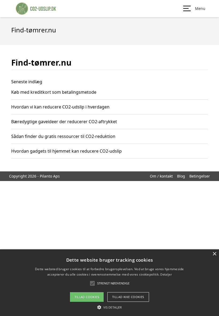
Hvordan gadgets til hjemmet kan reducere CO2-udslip (66, 151)
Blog (181, 176)
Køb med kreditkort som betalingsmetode (53, 92)
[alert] (109, 282)
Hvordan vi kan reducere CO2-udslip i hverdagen (60, 107)
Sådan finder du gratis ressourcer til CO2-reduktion (63, 136)
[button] (109, 307)
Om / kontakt (161, 176)
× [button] (214, 254)
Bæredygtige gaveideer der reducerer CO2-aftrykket (64, 122)
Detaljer (165, 274)
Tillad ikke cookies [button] (128, 297)
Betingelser (199, 176)
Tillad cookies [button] (87, 297)
